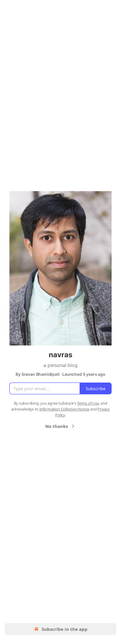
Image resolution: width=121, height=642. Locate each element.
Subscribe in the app (65, 629)
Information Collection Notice (64, 409)
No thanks (56, 426)
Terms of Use (88, 403)
